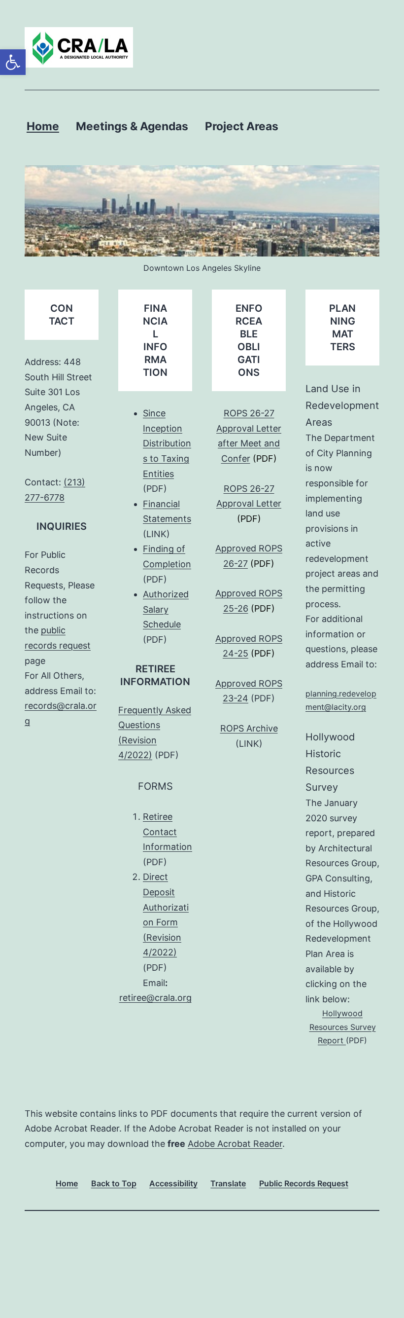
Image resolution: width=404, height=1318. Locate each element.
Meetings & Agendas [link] (132, 126)
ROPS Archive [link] (249, 728)
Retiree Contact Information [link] (167, 831)
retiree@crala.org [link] (155, 997)
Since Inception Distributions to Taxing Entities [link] (167, 443)
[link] (13, 62)
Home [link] (43, 126)
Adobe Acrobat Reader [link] (235, 1143)
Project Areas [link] (241, 126)
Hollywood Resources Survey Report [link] (342, 1026)
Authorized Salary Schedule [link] (166, 609)
